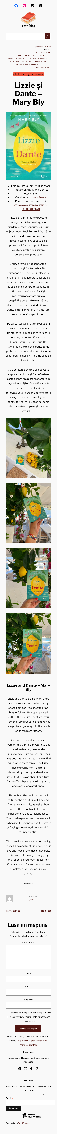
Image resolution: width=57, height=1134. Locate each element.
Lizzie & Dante (21, 61)
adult (14, 55)
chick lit (41, 55)
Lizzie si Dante (34, 61)
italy (48, 58)
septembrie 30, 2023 (42, 47)
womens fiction (35, 64)
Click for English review (28, 74)
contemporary (13, 58)
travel (25, 64)
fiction (42, 58)
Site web (28, 999)
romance (18, 64)
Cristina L (33, 900)
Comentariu (28, 942)
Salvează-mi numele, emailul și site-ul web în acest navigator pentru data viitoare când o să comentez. (30, 1016)
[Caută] (47, 36)
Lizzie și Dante (37, 197)
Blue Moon (40, 52)
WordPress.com (24, 1123)
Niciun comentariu (43, 67)
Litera (48, 52)
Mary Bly (44, 61)
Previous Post (13, 911)
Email (28, 986)
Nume (28, 973)
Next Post (46, 911)
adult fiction (22, 55)
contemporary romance (29, 58)
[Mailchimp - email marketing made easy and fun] (31, 1118)
